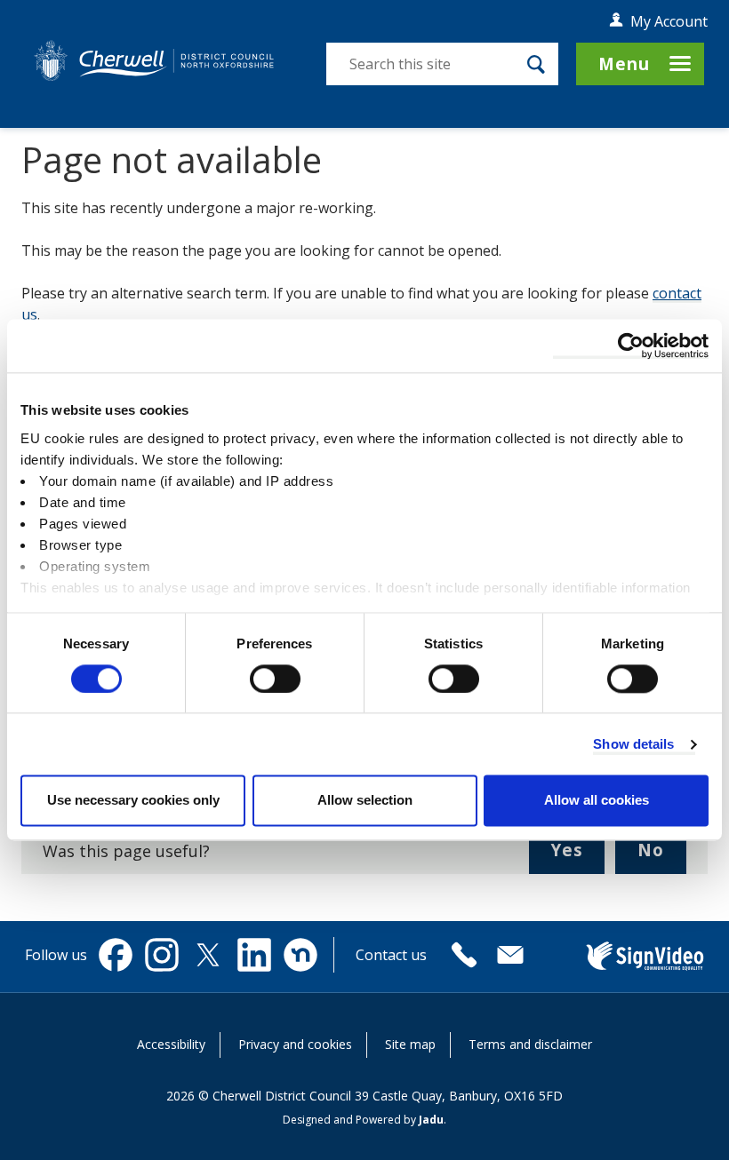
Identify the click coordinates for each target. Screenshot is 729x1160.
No (661, 856)
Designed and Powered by (363, 1119)
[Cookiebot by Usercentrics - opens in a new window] (631, 345)
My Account (669, 21)
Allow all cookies (596, 800)
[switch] (275, 678)
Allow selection (365, 800)
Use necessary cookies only (133, 800)
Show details (633, 743)
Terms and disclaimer (530, 1044)
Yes (578, 856)
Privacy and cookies (295, 1044)
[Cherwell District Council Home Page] (153, 60)
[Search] (536, 64)
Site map (410, 1044)
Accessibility (171, 1044)
